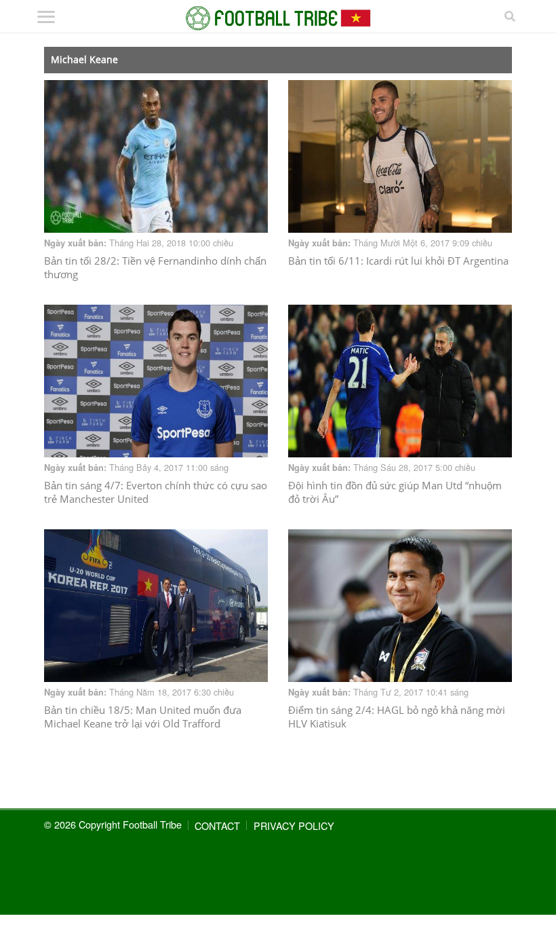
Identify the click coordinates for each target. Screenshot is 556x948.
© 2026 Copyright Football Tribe (113, 824)
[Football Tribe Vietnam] (278, 18)
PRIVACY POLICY (294, 825)
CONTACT (217, 825)
